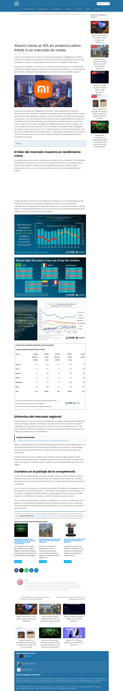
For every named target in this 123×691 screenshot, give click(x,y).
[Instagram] (25, 656)
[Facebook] (16, 570)
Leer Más (18, 562)
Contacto (31, 688)
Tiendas (88, 9)
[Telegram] (36, 570)
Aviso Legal (19, 688)
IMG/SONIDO (56, 9)
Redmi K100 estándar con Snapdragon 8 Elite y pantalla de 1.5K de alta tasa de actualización (25, 541)
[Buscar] (108, 3)
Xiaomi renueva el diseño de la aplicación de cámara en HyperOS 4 (74, 540)
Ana (26, 580)
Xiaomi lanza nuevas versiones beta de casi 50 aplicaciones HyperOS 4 (50, 540)
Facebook (51, 516)
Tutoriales (96, 9)
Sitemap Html (72, 688)
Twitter (58, 516)
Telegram (37, 516)
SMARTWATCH (43, 9)
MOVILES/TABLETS (29, 9)
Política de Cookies (56, 688)
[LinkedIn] (31, 570)
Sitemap (25, 688)
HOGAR (78, 9)
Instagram (44, 516)
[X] (21, 570)
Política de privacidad (42, 688)
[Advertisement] (50, 30)
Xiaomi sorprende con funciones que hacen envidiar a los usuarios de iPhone (35, 598)
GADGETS (68, 9)
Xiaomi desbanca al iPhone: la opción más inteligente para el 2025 (70, 598)
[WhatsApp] (26, 570)
